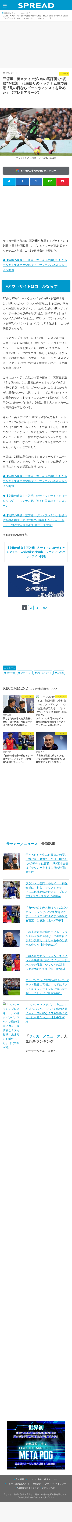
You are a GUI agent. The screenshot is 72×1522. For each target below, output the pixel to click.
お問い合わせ (48, 1488)
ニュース (10, 668)
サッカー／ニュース (22, 844)
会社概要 (20, 1479)
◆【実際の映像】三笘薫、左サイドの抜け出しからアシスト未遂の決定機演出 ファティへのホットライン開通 (35, 265)
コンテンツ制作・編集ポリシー (42, 1479)
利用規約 (37, 1484)
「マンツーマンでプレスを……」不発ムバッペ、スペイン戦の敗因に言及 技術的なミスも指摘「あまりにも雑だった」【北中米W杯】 (46, 1013)
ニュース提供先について (18, 1484)
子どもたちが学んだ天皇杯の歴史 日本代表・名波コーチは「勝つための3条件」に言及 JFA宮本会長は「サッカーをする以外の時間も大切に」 (48, 863)
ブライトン (26, 673)
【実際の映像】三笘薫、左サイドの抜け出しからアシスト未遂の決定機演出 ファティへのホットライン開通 (36, 552)
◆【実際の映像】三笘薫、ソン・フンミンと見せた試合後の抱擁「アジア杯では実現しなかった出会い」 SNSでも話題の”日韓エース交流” (35, 520)
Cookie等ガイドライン (28, 1488)
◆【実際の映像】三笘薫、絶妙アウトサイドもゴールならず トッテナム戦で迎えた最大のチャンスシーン (35, 500)
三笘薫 (60, 673)
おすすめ (11, 673)
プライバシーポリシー (55, 1484)
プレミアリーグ (44, 673)
